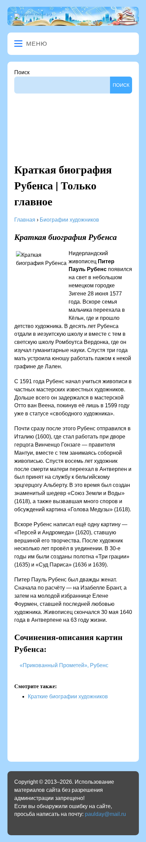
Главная (24, 220)
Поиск (22, 72)
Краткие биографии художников (68, 696)
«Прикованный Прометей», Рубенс (64, 665)
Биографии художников (69, 220)
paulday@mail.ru (105, 814)
